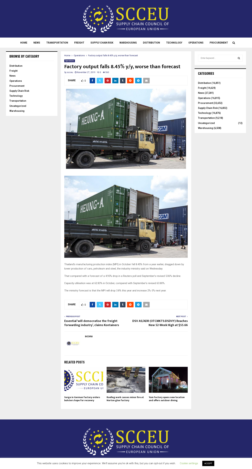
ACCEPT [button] (208, 463)
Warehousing (128, 42)
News (36, 42)
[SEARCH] (239, 58)
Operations (195, 42)
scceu (70, 72)
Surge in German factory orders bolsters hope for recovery (82, 398)
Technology (174, 42)
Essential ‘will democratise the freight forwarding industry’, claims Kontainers (91, 323)
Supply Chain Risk (102, 42)
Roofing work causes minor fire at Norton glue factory (125, 398)
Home (23, 42)
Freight (79, 42)
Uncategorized (17, 106)
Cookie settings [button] (189, 463)
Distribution (151, 42)
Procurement (219, 42)
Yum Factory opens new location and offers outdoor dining (167, 398)
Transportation (57, 42)
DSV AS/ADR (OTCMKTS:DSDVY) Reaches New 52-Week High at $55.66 (160, 323)
